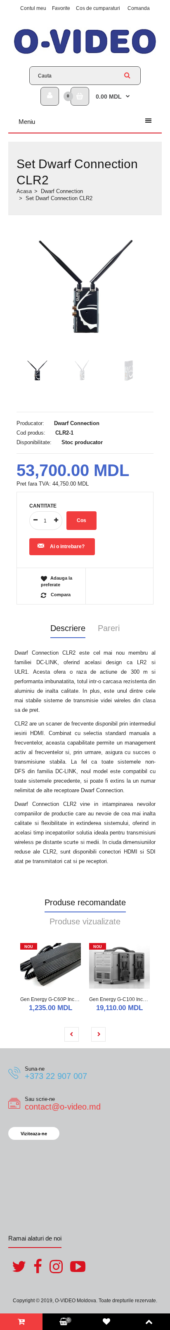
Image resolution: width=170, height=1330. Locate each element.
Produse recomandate (85, 902)
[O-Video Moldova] (85, 54)
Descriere (67, 628)
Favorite (61, 8)
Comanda (139, 8)
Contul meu (33, 8)
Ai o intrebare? (67, 546)
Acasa (24, 191)
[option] (85, 287)
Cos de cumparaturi (98, 8)
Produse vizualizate (85, 921)
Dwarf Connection (62, 191)
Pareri (109, 628)
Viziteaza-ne (34, 1133)
